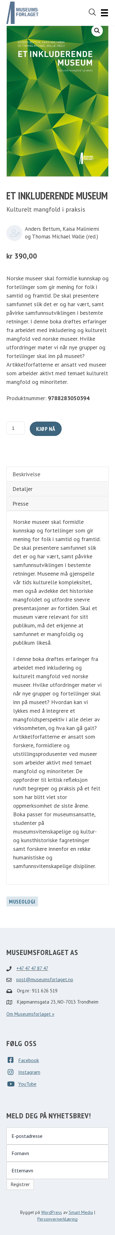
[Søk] (92, 12)
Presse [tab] (20, 503)
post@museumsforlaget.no (44, 979)
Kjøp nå (45, 428)
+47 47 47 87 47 (32, 968)
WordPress (51, 1212)
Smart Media (81, 1212)
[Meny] (104, 13)
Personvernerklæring (57, 1219)
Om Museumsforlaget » (30, 1014)
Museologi (22, 901)
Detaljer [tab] (22, 489)
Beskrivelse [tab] (26, 474)
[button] (97, 30)
